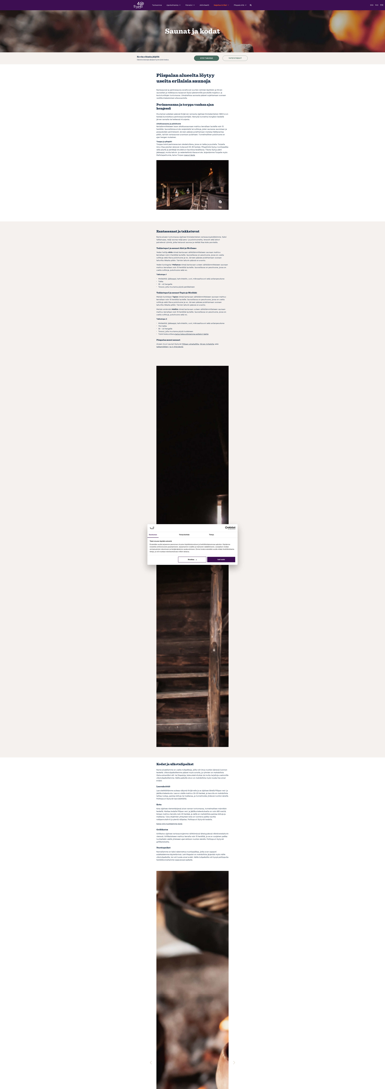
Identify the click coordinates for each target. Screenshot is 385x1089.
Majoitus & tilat (220, 5)
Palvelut (188, 5)
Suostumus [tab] (153, 534)
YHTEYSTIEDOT (235, 58)
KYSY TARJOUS (206, 58)
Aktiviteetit (204, 5)
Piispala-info (239, 5)
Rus (376, 5)
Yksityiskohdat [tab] (184, 534)
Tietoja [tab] (211, 534)
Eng (371, 5)
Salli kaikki (221, 559)
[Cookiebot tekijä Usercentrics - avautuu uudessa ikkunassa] (226, 527)
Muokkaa (191, 559)
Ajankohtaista (172, 5)
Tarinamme (157, 5)
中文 (381, 5)
